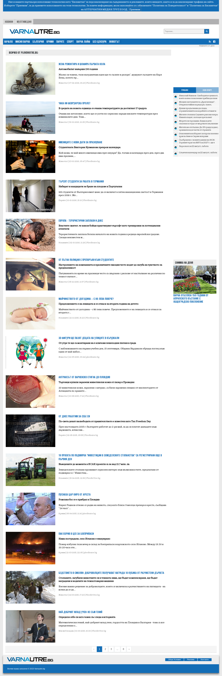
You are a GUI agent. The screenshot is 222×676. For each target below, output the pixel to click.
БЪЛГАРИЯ (38, 41)
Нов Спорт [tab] (207, 90)
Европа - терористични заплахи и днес (81, 220)
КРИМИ (50, 41)
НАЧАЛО (8, 41)
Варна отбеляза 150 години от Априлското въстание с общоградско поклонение (190, 298)
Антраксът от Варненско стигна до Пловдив (84, 377)
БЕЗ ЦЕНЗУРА (99, 41)
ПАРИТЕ (60, 41)
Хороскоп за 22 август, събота (193, 145)
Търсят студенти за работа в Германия (81, 181)
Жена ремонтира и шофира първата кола (82, 64)
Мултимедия (24, 22)
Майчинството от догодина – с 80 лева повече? (86, 299)
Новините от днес (207, 46)
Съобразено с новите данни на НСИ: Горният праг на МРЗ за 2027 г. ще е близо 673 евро (197, 142)
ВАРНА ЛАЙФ (83, 41)
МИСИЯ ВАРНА (22, 41)
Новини (9, 22)
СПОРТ (70, 41)
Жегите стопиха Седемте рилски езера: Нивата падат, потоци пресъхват (198, 116)
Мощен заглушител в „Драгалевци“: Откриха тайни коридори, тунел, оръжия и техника (197, 104)
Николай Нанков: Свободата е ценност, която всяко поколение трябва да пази (198, 97)
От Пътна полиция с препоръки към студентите (86, 260)
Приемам (134, 9)
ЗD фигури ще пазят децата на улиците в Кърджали (89, 338)
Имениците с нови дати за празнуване (80, 142)
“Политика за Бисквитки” (203, 5)
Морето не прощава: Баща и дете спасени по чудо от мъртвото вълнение (198, 122)
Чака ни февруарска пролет (74, 103)
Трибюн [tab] (184, 90)
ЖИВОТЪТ (114, 41)
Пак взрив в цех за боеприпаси (76, 533)
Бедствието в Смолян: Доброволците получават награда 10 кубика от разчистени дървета (111, 573)
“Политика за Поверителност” (169, 5)
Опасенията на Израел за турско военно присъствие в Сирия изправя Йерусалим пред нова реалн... (199, 136)
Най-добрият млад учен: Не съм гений (80, 612)
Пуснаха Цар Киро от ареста (75, 494)
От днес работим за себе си (74, 416)
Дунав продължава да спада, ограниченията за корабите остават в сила (197, 111)
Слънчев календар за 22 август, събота (198, 152)
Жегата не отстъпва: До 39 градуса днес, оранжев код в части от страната (198, 128)
